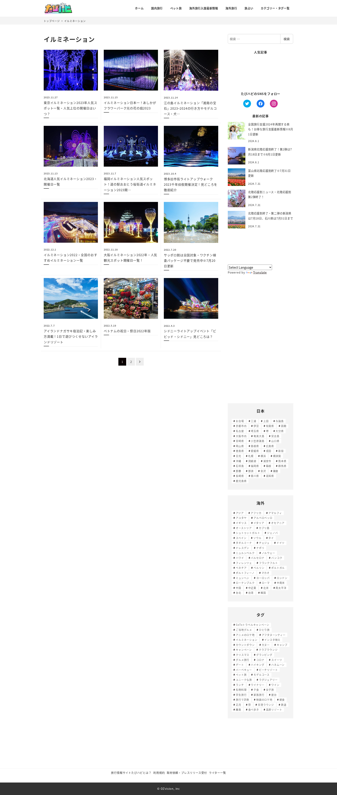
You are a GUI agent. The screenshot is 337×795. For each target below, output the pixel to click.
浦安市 (267, 461)
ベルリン (259, 567)
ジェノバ (272, 533)
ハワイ (240, 558)
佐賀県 (270, 426)
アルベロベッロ (263, 518)
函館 (283, 426)
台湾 (251, 592)
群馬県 (282, 466)
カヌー (266, 645)
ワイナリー (257, 685)
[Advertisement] (260, 73)
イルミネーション (246, 639)
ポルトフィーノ (245, 573)
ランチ (240, 685)
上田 (266, 421)
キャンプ (282, 645)
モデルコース (262, 674)
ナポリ (260, 548)
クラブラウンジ (268, 649)
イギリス (241, 523)
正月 (238, 704)
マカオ (266, 573)
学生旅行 (241, 694)
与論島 (280, 421)
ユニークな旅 (244, 679)
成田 (268, 451)
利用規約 (159, 773)
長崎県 (240, 476)
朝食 (282, 699)
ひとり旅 (264, 630)
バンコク (276, 558)
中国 (238, 588)
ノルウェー (268, 553)
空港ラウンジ (266, 704)
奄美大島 (259, 436)
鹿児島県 (241, 481)
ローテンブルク (245, 582)
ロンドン (282, 578)
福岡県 (255, 466)
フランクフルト (268, 563)
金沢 (263, 471)
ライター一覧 (217, 773)
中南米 (281, 582)
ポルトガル (278, 567)
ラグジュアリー (268, 679)
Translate (260, 272)
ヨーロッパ (263, 578)
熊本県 (282, 461)
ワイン (275, 685)
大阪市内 (241, 436)
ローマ (266, 582)
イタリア (259, 523)
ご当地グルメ (244, 630)
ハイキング (257, 664)
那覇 (238, 471)
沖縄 (238, 461)
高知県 (270, 476)
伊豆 (256, 426)
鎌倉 (275, 471)
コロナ (260, 660)
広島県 (270, 446)
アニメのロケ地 (245, 635)
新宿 (281, 451)
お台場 (240, 421)
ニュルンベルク (245, 553)
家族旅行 (259, 694)
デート (240, 664)
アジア (240, 513)
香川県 (255, 476)
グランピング (264, 654)
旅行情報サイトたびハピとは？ (131, 773)
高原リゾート (274, 709)
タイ (271, 538)
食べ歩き (253, 709)
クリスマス (242, 654)
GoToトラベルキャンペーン (252, 624)
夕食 (256, 689)
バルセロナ (257, 558)
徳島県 (240, 451)
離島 (238, 709)
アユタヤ (241, 518)
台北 (238, 592)
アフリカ (256, 513)
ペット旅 (241, 674)
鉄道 (283, 704)
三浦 (253, 421)
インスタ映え (272, 639)
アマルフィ (275, 513)
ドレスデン (242, 548)
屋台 (274, 694)
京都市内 (241, 426)
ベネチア (241, 567)
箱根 (268, 466)
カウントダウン (245, 645)
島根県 (255, 446)
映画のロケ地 (264, 699)
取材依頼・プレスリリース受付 (187, 773)
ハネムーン (278, 664)
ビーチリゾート (268, 670)
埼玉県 (255, 431)
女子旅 (270, 689)
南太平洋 (281, 588)
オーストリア (244, 528)
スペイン (241, 538)
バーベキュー (244, 670)
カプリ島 (264, 528)
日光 (238, 456)
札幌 (251, 456)
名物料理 (241, 689)
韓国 (263, 592)
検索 (287, 38)
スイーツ (276, 660)
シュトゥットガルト (248, 533)
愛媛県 (255, 451)
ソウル (257, 538)
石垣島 (240, 466)
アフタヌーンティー (274, 635)
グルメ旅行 (242, 660)
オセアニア (278, 523)
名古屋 (240, 431)
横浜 (263, 456)
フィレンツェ (244, 563)
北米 (266, 588)
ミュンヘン (242, 578)
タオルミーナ (244, 543)
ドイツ (281, 543)
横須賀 (277, 456)
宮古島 (275, 436)
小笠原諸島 (257, 441)
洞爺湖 (252, 461)
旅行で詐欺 (242, 699)
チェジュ (264, 543)
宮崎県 (240, 441)
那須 (251, 471)
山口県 (275, 441)
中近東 (252, 588)
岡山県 (240, 446)
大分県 (280, 431)
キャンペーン (244, 649)
